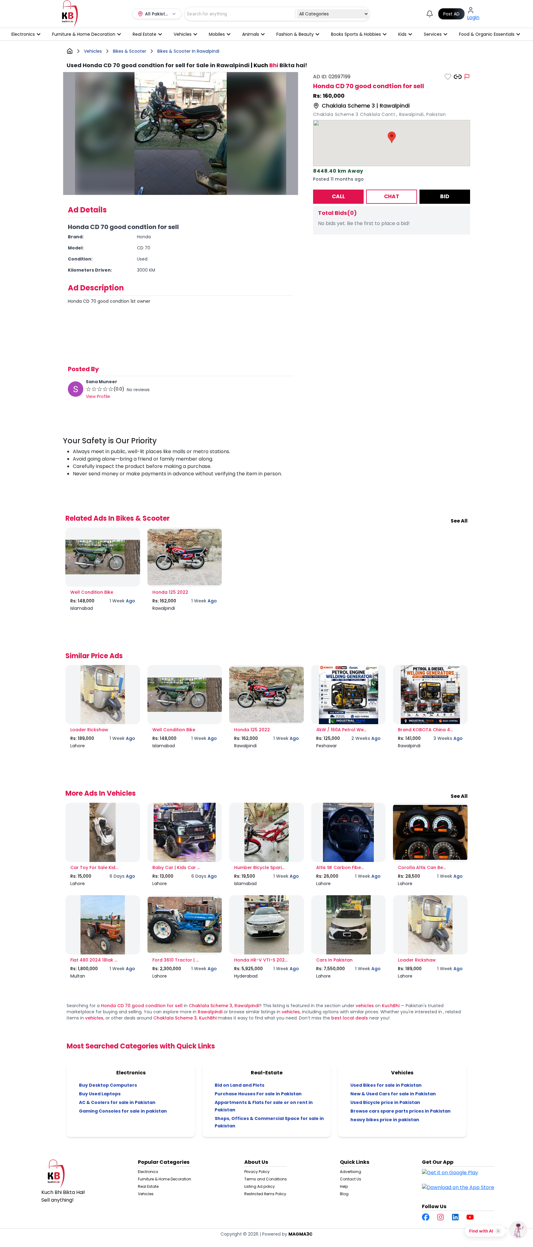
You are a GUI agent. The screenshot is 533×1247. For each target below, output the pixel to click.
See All (459, 520)
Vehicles (146, 1193)
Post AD (451, 14)
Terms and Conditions (265, 1179)
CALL (338, 196)
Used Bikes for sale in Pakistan (386, 1085)
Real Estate (148, 1186)
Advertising (350, 1171)
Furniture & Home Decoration (164, 1179)
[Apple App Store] (458, 1190)
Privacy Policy (257, 1171)
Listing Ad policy (259, 1186)
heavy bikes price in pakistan (384, 1120)
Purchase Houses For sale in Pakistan (258, 1094)
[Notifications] (430, 14)
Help (344, 1186)
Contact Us (350, 1179)
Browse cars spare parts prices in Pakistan (400, 1111)
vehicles (93, 51)
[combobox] (236, 14)
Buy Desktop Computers (108, 1085)
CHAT (391, 196)
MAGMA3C (300, 1234)
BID (444, 196)
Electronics (148, 1171)
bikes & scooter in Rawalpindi (188, 51)
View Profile (98, 396)
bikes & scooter (129, 51)
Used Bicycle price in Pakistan (385, 1102)
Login (473, 17)
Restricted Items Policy (265, 1193)
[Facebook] (425, 1217)
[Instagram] (440, 1217)
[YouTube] (470, 1217)
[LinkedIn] (455, 1217)
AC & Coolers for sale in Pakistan (117, 1102)
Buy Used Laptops (100, 1094)
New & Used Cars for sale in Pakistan (393, 1094)
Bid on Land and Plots (239, 1085)
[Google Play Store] (450, 1175)
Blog (344, 1193)
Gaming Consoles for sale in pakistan (123, 1111)
